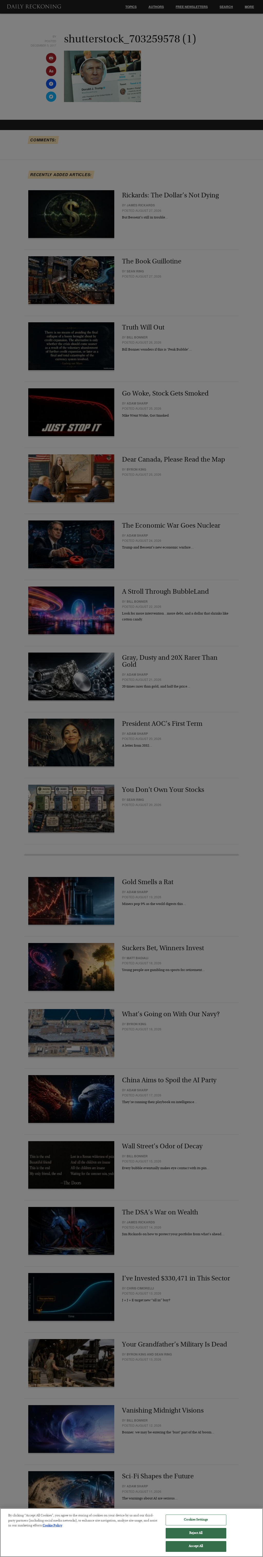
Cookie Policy (52, 1525)
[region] (131, 1532)
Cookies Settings (196, 1520)
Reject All (195, 1533)
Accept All (196, 1546)
